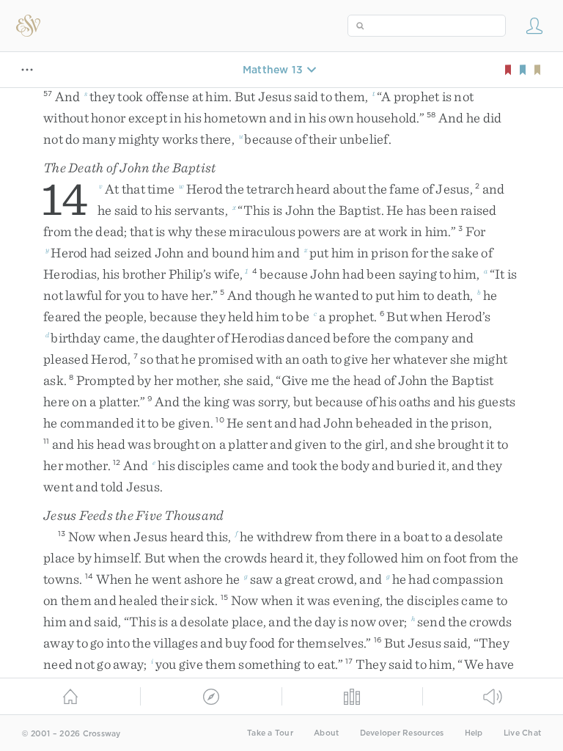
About (326, 733)
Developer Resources (402, 733)
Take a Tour (270, 733)
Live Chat (522, 733)
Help (474, 733)
